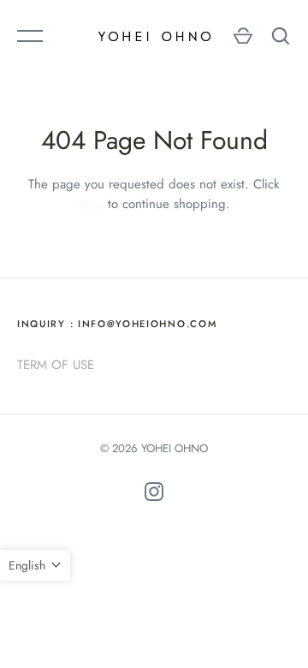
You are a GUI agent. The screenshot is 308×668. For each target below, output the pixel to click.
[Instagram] (154, 494)
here (91, 203)
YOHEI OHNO (174, 448)
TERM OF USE (55, 364)
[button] (35, 565)
